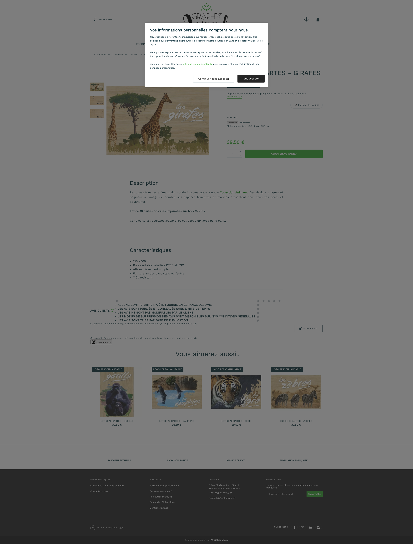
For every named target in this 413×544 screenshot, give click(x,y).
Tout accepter (251, 78)
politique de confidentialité (197, 64)
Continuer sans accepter (213, 78)
